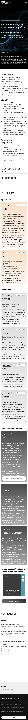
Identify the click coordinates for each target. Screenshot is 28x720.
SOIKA (5, 368)
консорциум (8, 178)
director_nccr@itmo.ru (7, 650)
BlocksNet (6, 397)
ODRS (5, 333)
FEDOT (5, 209)
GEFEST (6, 299)
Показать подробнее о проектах (14, 478)
